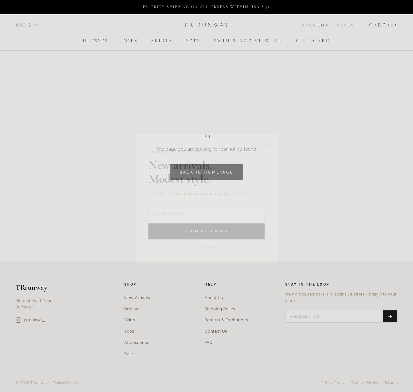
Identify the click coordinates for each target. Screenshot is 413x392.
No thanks (207, 244)
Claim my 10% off (206, 229)
